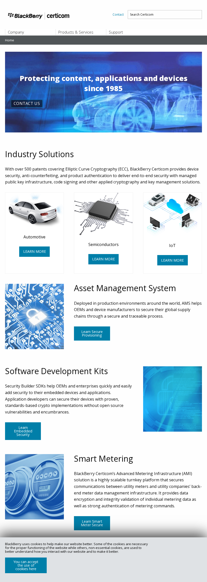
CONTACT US (27, 103)
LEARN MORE (34, 251)
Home (9, 40)
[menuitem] (118, 14)
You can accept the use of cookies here (25, 565)
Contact (118, 14)
